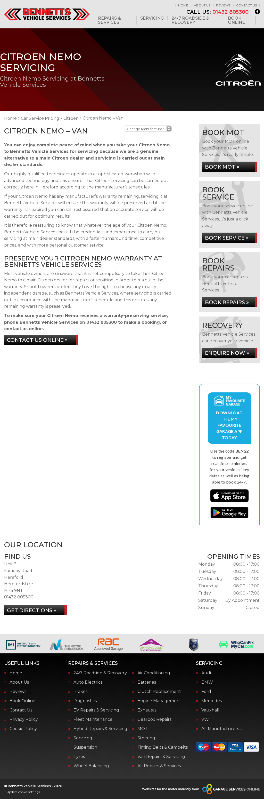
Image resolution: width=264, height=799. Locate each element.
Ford (206, 692)
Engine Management (159, 701)
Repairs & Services (109, 20)
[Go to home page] (47, 14)
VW (205, 719)
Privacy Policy (24, 719)
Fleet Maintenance (92, 719)
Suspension (85, 747)
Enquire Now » (227, 353)
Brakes (80, 692)
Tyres (79, 757)
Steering (146, 738)
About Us (202, 5)
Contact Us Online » (37, 340)
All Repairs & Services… (160, 766)
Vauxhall (210, 710)
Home (183, 5)
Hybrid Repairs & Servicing (100, 729)
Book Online (236, 20)
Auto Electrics (87, 682)
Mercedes (211, 701)
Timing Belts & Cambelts (162, 747)
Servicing (152, 18)
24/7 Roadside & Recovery (190, 20)
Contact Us (246, 5)
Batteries (146, 682)
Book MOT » (222, 167)
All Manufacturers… (221, 729)
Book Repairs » (227, 302)
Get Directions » (31, 610)
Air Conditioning (153, 673)
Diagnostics (85, 701)
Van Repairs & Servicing (161, 757)
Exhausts (146, 710)
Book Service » (227, 238)
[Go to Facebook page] (257, 11)
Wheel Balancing (91, 766)
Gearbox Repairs (154, 719)
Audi (206, 673)
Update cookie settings (23, 792)
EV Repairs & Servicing (96, 710)
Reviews (223, 5)
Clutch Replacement (159, 692)
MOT (142, 729)
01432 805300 (217, 11)
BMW (207, 682)
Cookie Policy (23, 729)
